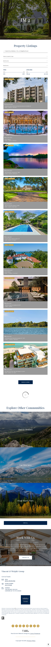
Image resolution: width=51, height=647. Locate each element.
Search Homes (26, 382)
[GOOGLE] (38, 626)
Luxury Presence (35, 633)
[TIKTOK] (34, 626)
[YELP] (31, 626)
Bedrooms (5, 65)
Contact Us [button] (25, 557)
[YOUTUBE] (27, 626)
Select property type (8, 56)
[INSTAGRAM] (16, 626)
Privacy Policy (31, 640)
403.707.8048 (8, 585)
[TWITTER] (23, 626)
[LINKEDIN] (20, 626)
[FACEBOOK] (13, 626)
